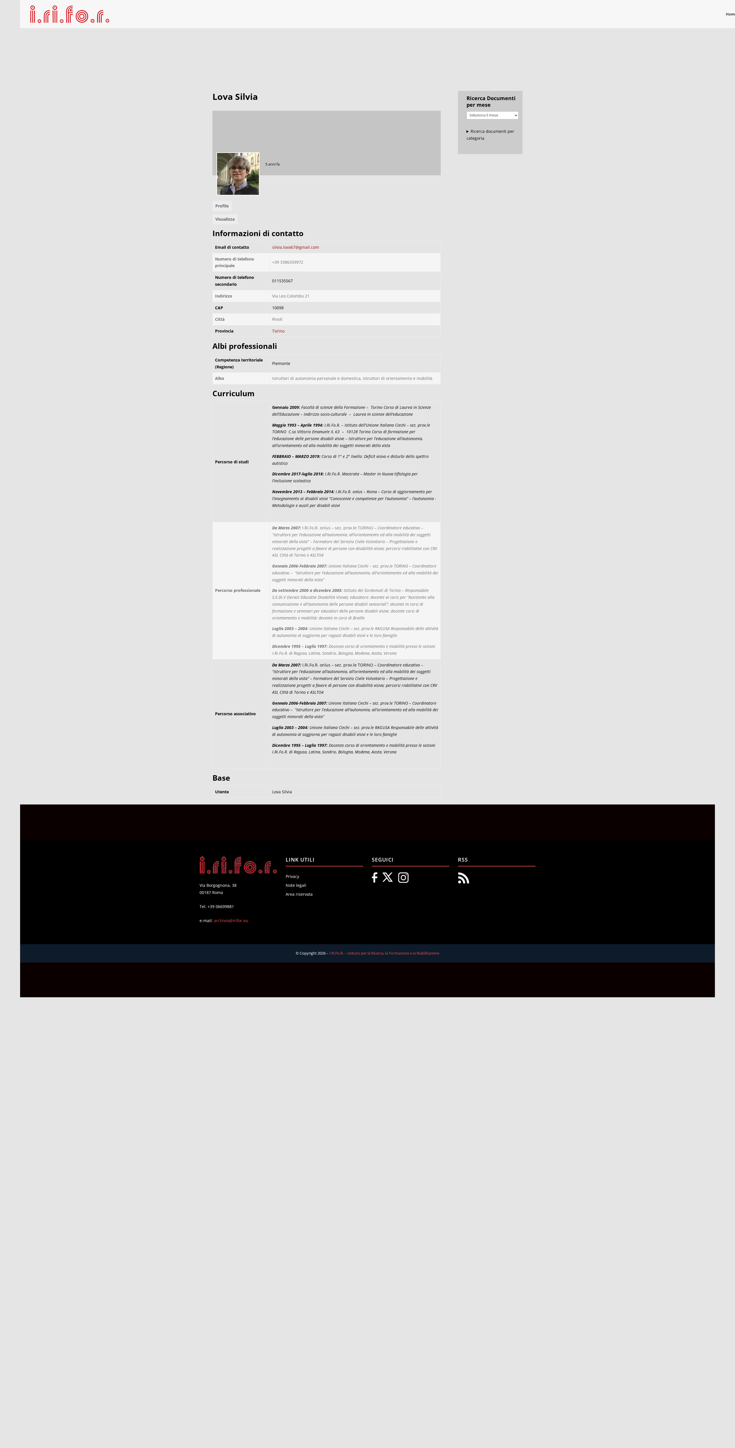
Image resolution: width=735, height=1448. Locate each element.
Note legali (296, 885)
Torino (278, 331)
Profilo (222, 206)
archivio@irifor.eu (231, 920)
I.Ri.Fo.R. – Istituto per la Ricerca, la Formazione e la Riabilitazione (384, 953)
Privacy (292, 876)
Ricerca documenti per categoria (490, 135)
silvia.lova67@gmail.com (295, 247)
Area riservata (299, 894)
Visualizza (225, 219)
